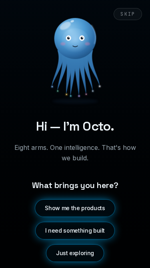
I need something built (75, 230)
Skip (127, 14)
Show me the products (75, 208)
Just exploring (75, 253)
